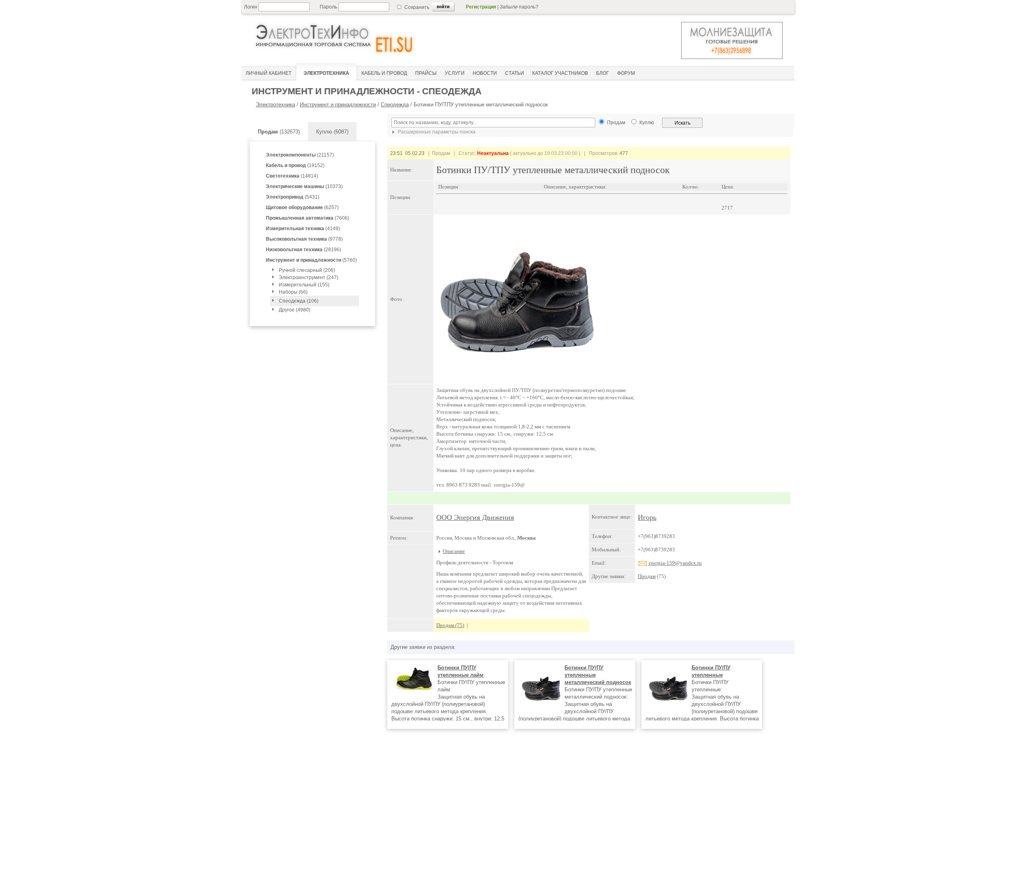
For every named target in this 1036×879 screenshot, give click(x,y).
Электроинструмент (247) (308, 277)
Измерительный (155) (304, 285)
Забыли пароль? (519, 7)
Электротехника (275, 105)
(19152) (295, 165)
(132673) (279, 132)
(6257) (302, 207)
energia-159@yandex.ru (675, 563)
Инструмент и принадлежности (338, 105)
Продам (647, 576)
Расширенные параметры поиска (436, 132)
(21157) (300, 155)
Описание (454, 551)
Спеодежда (395, 105)
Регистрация (481, 7)
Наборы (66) (293, 292)
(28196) (303, 249)
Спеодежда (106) (298, 301)
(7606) (307, 218)
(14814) (292, 176)
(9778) (304, 239)
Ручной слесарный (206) (307, 270)
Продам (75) (450, 625)
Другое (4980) (294, 310)
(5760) (311, 260)
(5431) (292, 197)
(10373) (304, 186)
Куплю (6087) (332, 132)
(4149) (303, 228)
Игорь (647, 517)
